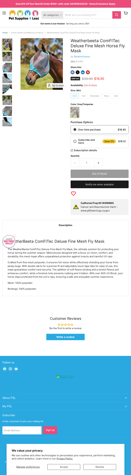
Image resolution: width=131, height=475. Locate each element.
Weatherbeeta (82, 56)
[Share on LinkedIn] (83, 72)
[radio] (100, 129)
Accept (64, 466)
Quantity (75, 156)
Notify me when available (99, 184)
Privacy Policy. (65, 458)
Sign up (50, 430)
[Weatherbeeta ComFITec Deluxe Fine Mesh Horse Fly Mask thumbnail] (7, 100)
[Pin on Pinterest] (88, 72)
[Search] (116, 15)
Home (5, 33)
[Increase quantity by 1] (98, 163)
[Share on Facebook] (72, 72)
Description (65, 225)
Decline (100, 466)
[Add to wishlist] (73, 193)
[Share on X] (78, 72)
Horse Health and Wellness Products (27, 33)
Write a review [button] (65, 337)
